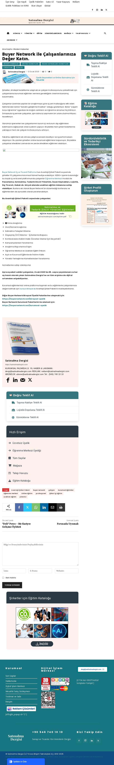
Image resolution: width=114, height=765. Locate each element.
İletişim (9, 701)
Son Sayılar (11, 676)
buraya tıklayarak (28, 288)
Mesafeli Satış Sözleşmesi (18, 691)
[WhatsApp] (36, 507)
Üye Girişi (10, 1)
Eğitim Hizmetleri (30, 64)
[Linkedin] (102, 10)
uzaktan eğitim (10, 497)
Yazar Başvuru (63, 1)
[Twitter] (106, 10)
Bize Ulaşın (36, 5)
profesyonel (41, 493)
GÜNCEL (16, 33)
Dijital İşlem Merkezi (15, 686)
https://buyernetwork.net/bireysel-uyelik (23, 299)
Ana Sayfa (7, 49)
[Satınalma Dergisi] (57, 21)
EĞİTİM (39, 33)
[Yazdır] (61, 507)
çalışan (52, 490)
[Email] (52, 507)
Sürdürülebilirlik (53, 33)
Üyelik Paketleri (36, 1)
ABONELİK (11, 40)
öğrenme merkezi (11, 493)
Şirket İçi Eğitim (55, 493)
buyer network (39, 490)
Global (47, 5)
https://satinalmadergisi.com (16, 365)
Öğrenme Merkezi (53, 178)
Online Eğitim (26, 493)
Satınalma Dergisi (16, 72)
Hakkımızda (11, 681)
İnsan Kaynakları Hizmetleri (55, 64)
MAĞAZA (67, 33)
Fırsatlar (8, 67)
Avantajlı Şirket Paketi (20, 490)
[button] (105, 33)
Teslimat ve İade (13, 696)
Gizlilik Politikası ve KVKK (17, 5)
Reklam (76, 1)
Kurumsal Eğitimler (66, 490)
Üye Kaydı (21, 1)
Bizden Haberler (21, 49)
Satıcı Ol (50, 1)
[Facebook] (92, 10)
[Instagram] (97, 10)
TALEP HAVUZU (82, 33)
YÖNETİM (28, 33)
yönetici (23, 497)
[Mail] (22, 380)
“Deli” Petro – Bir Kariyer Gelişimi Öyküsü (16, 525)
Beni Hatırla (11, 578)
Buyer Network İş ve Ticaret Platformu (19, 172)
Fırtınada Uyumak (67, 523)
